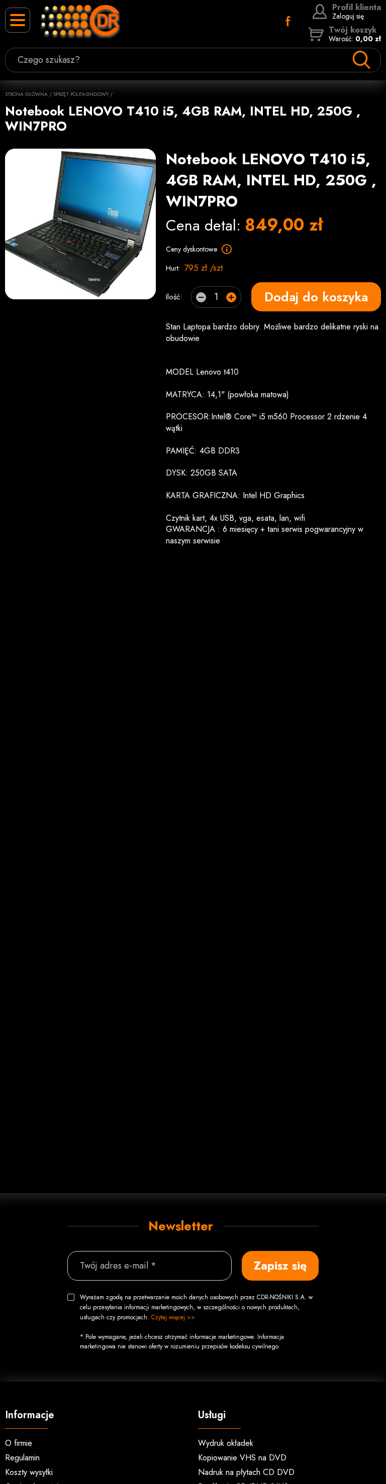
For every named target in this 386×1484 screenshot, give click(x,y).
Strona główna (26, 94)
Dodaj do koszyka (316, 297)
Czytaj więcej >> (173, 1317)
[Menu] (17, 20)
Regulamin (22, 1457)
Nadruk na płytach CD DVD (246, 1472)
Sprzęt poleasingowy (81, 94)
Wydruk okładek (225, 1443)
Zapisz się (280, 1265)
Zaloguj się (356, 12)
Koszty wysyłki (29, 1472)
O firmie (18, 1443)
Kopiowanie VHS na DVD (242, 1457)
